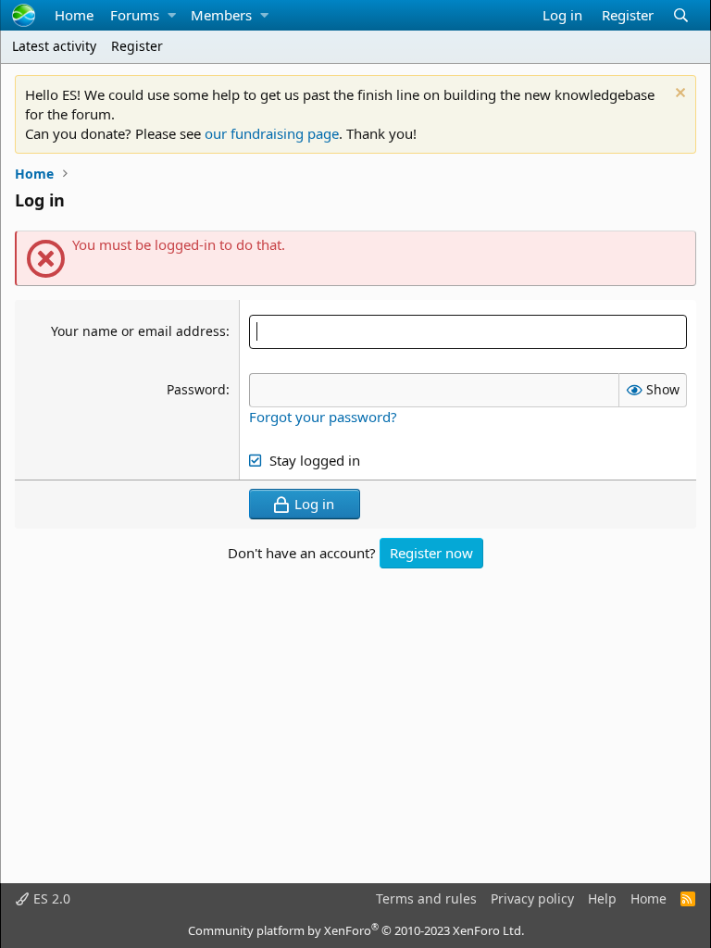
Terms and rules (426, 898)
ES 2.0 (50, 898)
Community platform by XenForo (356, 930)
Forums (134, 15)
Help (602, 898)
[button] (171, 15)
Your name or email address (138, 331)
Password (196, 389)
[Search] (681, 15)
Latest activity (54, 46)
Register (137, 46)
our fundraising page (272, 133)
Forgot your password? (323, 416)
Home (74, 15)
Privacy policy (532, 898)
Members (221, 15)
